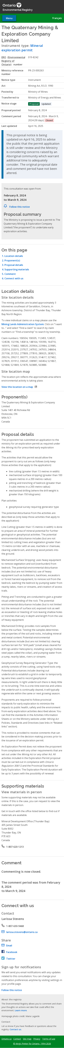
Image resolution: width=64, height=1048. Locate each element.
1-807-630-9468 (15, 926)
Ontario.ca (6, 1039)
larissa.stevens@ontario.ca (22, 932)
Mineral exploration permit (22, 47)
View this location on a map (19, 387)
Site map (27, 1039)
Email (9, 945)
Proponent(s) (12, 260)
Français (57, 18)
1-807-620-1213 (15, 846)
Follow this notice (19, 206)
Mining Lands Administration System (22, 324)
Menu (9, 18)
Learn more (21, 1010)
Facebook (11, 952)
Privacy (36, 1039)
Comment (10, 274)
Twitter (10, 958)
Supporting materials (16, 269)
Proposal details (13, 265)
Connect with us (13, 278)
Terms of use (48, 1039)
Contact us (15, 1029)
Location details (13, 256)
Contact (17, 1039)
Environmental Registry (18, 9)
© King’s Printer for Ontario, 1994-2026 (32, 1043)
